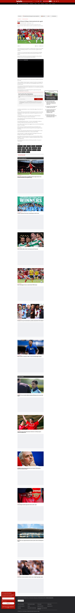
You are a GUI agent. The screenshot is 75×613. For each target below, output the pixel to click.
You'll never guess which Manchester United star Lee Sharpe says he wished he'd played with (51, 103)
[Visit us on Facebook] (40, 1)
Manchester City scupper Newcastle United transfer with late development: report (51, 115)
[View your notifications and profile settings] (56, 1)
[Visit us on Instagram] (45, 1)
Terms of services (29, 101)
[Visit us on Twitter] (42, 1)
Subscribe (50, 1)
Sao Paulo (28, 146)
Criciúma (19, 150)
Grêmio (19, 152)
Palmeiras (33, 146)
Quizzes (46, 3)
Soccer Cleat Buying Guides (23, 3)
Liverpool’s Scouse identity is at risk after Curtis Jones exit (51, 107)
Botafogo (28, 152)
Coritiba (39, 148)
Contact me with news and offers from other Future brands (8, 601)
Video (39, 3)
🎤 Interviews (54, 16)
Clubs (50, 3)
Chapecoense (34, 148)
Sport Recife (29, 150)
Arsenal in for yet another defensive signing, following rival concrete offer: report (51, 98)
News (35, 3)
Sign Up (8, 603)
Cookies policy (49, 604)
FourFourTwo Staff (21, 155)
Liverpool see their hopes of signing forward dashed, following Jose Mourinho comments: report (51, 111)
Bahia (30, 148)
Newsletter (31, 3)
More (53, 3)
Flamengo (19, 148)
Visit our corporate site (49, 597)
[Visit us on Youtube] (43, 1)
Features (42, 3)
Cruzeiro (39, 150)
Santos (25, 146)
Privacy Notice (22, 102)
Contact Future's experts (31, 604)
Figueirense (24, 150)
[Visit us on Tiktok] (47, 1)
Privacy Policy (11, 606)
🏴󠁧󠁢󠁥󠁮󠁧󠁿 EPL (48, 16)
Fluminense (34, 150)
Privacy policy (39, 604)
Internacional (20, 146)
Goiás (27, 148)
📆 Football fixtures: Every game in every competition (31, 16)
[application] (30, 68)
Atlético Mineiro (38, 146)
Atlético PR (23, 152)
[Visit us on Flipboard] (46, 1)
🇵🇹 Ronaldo (43, 16)
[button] (58, 1)
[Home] (17, 4)
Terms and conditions (21, 604)
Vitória (23, 148)
